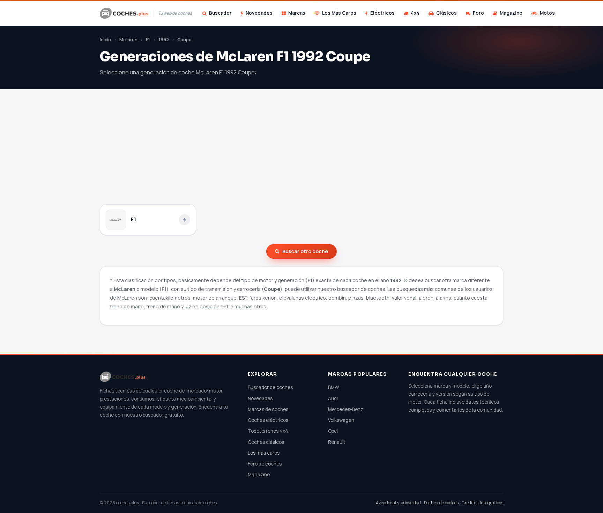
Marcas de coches (268, 409)
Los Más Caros (339, 13)
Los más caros (264, 453)
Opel (333, 431)
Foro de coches (265, 464)
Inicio (105, 40)
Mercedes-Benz (345, 409)
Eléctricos (382, 13)
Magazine (511, 13)
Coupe (184, 40)
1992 (163, 40)
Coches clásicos (266, 442)
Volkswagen (341, 420)
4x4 (415, 13)
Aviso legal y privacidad (398, 503)
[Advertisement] (301, 152)
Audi (333, 398)
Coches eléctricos (268, 420)
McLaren (128, 40)
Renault (336, 442)
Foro (478, 13)
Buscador (220, 13)
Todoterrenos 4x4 (268, 431)
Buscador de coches (270, 387)
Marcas (296, 13)
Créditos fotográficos (482, 503)
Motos (547, 13)
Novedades (259, 13)
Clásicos (446, 13)
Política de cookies (441, 503)
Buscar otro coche (305, 251)
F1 (148, 40)
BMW (333, 387)
